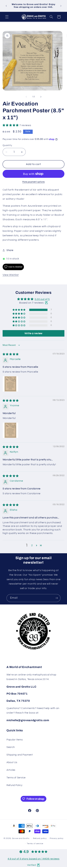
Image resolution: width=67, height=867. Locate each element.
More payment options (33, 182)
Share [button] (10, 250)
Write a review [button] (33, 333)
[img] (11, 354)
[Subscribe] (56, 598)
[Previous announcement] (6, 5)
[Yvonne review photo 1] (10, 430)
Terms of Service (16, 777)
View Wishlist (11, 275)
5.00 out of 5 (42, 299)
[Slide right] (40, 96)
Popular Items (15, 739)
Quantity (7, 145)
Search (11, 747)
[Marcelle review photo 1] (10, 384)
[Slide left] (26, 96)
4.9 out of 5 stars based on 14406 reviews (34, 858)
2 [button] (32, 545)
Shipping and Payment (20, 755)
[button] (7, 17)
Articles (11, 770)
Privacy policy (56, 838)
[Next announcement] (60, 5)
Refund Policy (14, 785)
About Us (12, 762)
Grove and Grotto (20, 838)
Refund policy (40, 838)
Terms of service (35, 843)
